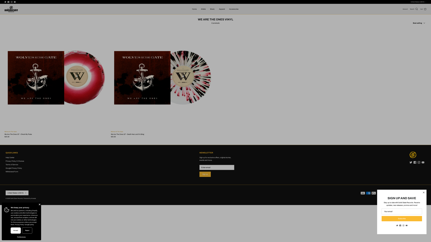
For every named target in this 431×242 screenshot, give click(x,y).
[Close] (423, 192)
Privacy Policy (19, 225)
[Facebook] (400, 225)
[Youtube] (406, 225)
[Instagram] (403, 225)
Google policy (29, 225)
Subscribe (402, 218)
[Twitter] (397, 225)
